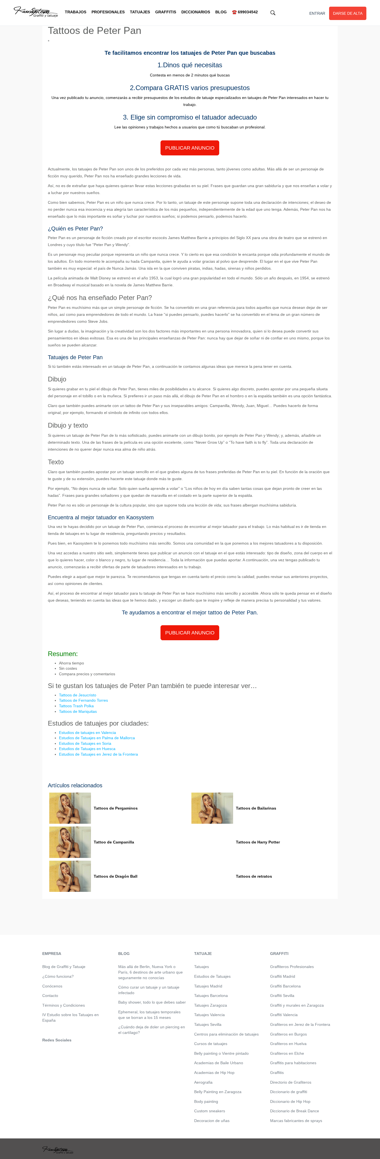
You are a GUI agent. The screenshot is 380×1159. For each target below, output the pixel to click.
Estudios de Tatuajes (212, 976)
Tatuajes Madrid (208, 986)
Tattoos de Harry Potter (258, 842)
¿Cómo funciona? (58, 976)
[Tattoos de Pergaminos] (70, 808)
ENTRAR (317, 13)
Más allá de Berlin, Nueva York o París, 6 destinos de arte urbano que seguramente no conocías (150, 972)
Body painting (206, 1101)
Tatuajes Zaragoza (210, 1005)
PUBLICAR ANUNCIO (189, 148)
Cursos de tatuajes (210, 1043)
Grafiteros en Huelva (288, 1043)
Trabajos (75, 12)
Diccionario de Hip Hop (290, 1101)
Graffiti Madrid (282, 976)
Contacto (50, 995)
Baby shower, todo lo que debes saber (152, 1002)
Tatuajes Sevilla (207, 1024)
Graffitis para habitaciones (293, 1063)
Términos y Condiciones (63, 1005)
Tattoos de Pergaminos (116, 808)
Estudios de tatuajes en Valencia (87, 732)
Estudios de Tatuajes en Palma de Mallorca (97, 738)
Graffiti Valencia (284, 1014)
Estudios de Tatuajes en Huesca (87, 748)
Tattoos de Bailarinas (256, 808)
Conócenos (52, 986)
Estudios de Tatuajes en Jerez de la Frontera (98, 754)
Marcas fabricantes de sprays (296, 1120)
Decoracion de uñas (212, 1120)
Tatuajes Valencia (209, 1014)
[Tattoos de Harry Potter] (212, 842)
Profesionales (108, 12)
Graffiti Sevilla (282, 995)
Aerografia (203, 1082)
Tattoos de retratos (254, 876)
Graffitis (165, 12)
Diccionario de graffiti (288, 1091)
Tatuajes (140, 12)
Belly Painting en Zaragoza (217, 1091)
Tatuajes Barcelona (211, 995)
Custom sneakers (209, 1111)
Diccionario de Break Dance (294, 1111)
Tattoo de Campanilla (114, 842)
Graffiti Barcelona (285, 986)
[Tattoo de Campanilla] (70, 842)
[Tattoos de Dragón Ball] (70, 876)
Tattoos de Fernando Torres (83, 700)
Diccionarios (195, 12)
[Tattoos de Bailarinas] (212, 808)
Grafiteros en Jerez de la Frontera (300, 1024)
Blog (221, 12)
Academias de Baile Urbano (218, 1063)
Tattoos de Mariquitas (78, 711)
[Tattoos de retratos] (212, 876)
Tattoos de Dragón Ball (115, 876)
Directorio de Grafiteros (290, 1082)
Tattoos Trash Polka (76, 706)
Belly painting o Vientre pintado (221, 1053)
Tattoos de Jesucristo (77, 695)
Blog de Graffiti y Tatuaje (63, 966)
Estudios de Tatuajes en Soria (85, 743)
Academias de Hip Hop (214, 1072)
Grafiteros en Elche (287, 1053)
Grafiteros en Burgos (288, 1034)
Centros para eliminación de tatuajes (226, 1034)
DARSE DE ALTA (347, 13)
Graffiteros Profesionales (292, 966)
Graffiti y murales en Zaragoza (297, 1005)
